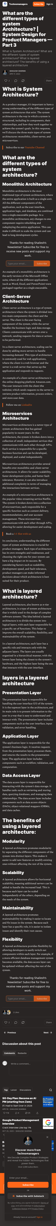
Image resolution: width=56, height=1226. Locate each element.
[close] (47, 1137)
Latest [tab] (14, 1090)
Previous (11, 1032)
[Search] (51, 1090)
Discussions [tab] (25, 1090)
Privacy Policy (37, 1208)
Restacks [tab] (22, 1053)
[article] (28, 1105)
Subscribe (38, 4)
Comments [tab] (9, 1053)
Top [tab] (6, 1090)
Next (46, 1032)
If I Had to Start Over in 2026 (17, 1105)
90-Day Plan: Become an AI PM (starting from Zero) (19, 1100)
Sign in (49, 4)
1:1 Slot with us (22, 534)
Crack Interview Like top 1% (16, 1127)
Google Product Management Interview (20, 1122)
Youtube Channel (35, 147)
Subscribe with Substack (30, 1195)
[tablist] (15, 1053)
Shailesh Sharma (18, 71)
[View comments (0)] (16, 81)
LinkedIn (27, 405)
